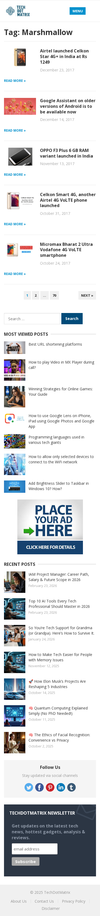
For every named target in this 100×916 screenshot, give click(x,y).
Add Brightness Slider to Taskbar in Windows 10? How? (59, 486)
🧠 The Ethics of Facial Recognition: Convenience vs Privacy (59, 737)
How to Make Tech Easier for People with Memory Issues (60, 657)
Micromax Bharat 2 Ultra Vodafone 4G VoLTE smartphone (66, 249)
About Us (19, 901)
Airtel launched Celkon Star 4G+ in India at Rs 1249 (64, 56)
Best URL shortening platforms (55, 344)
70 (54, 295)
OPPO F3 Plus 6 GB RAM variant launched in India (66, 153)
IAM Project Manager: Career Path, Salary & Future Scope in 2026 (59, 577)
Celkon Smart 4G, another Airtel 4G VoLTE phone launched (68, 200)
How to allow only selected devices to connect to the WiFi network (61, 459)
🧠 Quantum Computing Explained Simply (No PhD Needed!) (58, 710)
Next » (87, 295)
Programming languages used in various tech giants (56, 439)
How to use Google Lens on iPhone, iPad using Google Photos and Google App (61, 421)
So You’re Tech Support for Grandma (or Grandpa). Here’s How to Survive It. (61, 630)
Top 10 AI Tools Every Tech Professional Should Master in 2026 (59, 603)
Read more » (15, 80)
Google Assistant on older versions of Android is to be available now (67, 106)
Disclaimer (51, 908)
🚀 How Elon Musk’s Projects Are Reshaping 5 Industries (57, 684)
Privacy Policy (73, 901)
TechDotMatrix (57, 892)
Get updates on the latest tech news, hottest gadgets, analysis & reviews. (48, 832)
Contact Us (44, 901)
